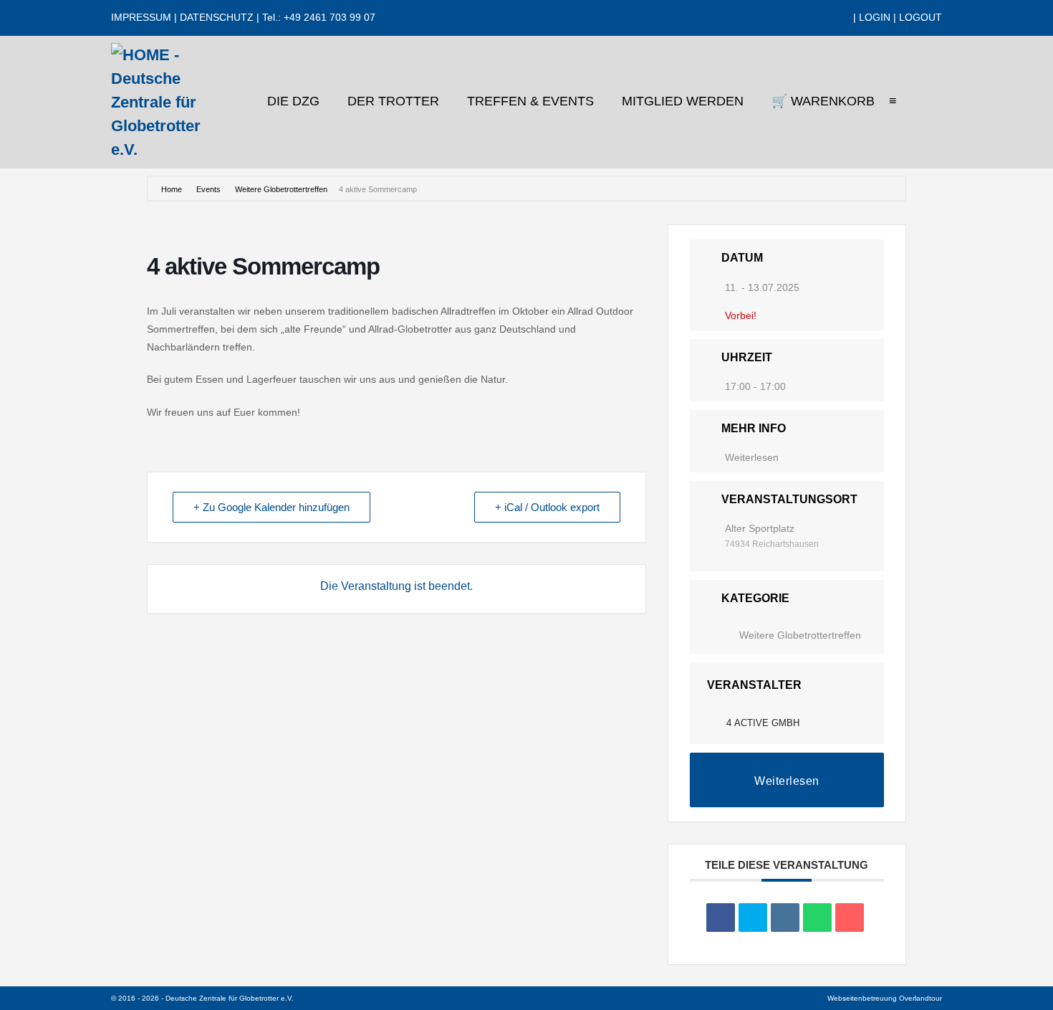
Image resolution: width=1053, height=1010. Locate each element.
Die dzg (295, 101)
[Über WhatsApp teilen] (817, 917)
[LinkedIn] (832, 18)
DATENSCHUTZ (217, 17)
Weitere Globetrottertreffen (281, 189)
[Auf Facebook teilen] (720, 917)
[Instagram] (820, 18)
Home (172, 189)
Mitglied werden (684, 101)
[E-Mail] (849, 917)
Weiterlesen (752, 457)
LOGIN (874, 17)
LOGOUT (920, 17)
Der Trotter (395, 101)
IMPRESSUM (141, 17)
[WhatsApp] (844, 18)
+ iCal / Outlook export (547, 507)
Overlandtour (920, 998)
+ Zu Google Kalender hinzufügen (271, 507)
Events (208, 189)
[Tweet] (753, 917)
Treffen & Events (532, 101)
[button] (930, 102)
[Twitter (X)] (808, 18)
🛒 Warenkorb (823, 101)
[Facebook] (795, 18)
